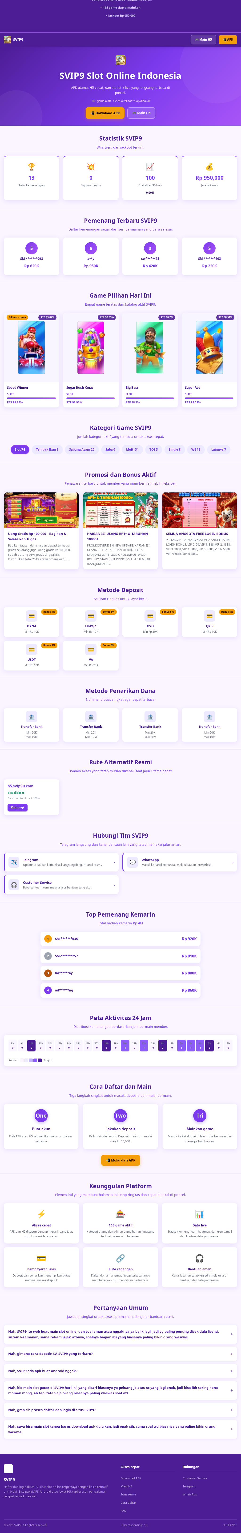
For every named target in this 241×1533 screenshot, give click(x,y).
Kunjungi (17, 807)
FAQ (123, 1510)
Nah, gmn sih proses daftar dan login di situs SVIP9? (52, 1410)
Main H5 (126, 1486)
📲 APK (228, 39)
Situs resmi (128, 1494)
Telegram (189, 1486)
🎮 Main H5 (203, 39)
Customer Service (195, 1478)
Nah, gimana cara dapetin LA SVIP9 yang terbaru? (50, 1353)
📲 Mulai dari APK (120, 1160)
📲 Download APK (105, 113)
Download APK (130, 1478)
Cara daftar (128, 1502)
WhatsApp (190, 1494)
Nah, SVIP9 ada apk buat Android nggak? (42, 1371)
